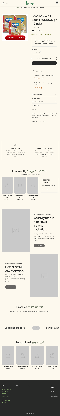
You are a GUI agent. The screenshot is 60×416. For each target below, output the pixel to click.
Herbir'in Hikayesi (6, 389)
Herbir (32, 413)
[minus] (33, 52)
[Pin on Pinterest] (43, 121)
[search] (6, 2)
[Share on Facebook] (37, 121)
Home (17, 7)
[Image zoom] (15, 27)
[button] (44, 58)
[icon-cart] (3, 3)
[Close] (25, 411)
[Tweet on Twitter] (40, 121)
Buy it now (44, 63)
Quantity (35, 49)
